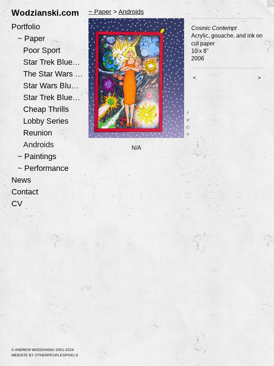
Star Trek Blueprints (53, 97)
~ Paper (31, 38)
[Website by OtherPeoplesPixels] (259, 14)
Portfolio (25, 26)
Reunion (37, 132)
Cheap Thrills (46, 109)
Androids (38, 144)
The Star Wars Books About (53, 73)
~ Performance (42, 168)
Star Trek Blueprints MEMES (53, 62)
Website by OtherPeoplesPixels (44, 355)
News (21, 179)
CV (16, 203)
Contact (24, 191)
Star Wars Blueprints (53, 85)
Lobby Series (45, 121)
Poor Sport (41, 50)
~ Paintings (36, 156)
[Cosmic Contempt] (136, 78)
